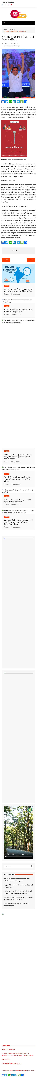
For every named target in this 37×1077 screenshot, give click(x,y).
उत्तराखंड (6, 46)
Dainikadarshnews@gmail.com (11, 1063)
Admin (5, 43)
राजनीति (14, 46)
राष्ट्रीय (18, 46)
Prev (7, 259)
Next (29, 259)
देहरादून (10, 46)
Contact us (11, 2)
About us (4, 2)
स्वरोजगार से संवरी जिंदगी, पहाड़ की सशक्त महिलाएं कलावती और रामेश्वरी (16, 905)
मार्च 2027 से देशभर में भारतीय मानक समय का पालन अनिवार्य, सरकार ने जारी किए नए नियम (16, 880)
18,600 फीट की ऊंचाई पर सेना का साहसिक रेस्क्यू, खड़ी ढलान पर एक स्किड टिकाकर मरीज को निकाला (18, 457)
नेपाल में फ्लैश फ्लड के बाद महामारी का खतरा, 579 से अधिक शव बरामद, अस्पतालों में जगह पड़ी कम (18, 479)
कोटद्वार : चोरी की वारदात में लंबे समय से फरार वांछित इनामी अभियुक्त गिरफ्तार (18, 886)
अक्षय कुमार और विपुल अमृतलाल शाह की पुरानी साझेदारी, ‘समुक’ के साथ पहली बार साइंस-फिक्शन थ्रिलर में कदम (18, 522)
